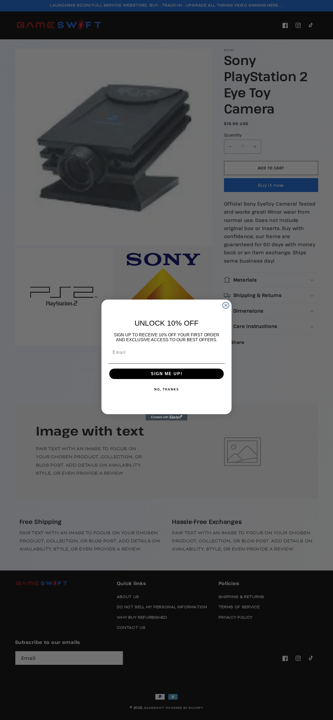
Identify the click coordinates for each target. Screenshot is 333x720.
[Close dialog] (226, 305)
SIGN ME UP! (166, 373)
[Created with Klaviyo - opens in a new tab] (166, 417)
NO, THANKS (166, 389)
